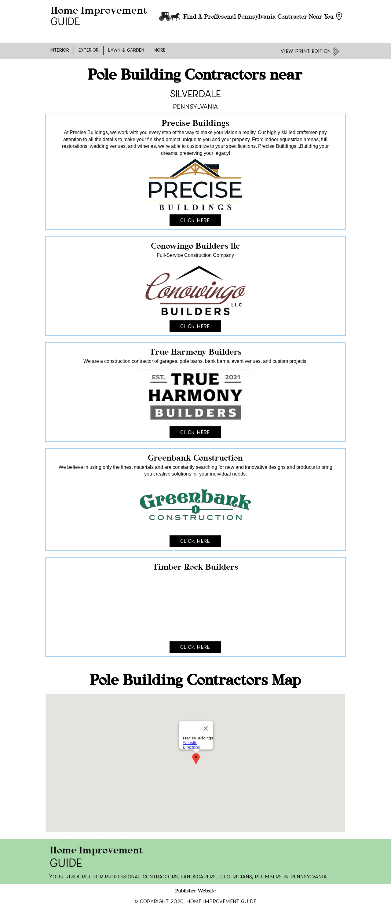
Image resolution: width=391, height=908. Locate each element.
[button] (60, 50)
